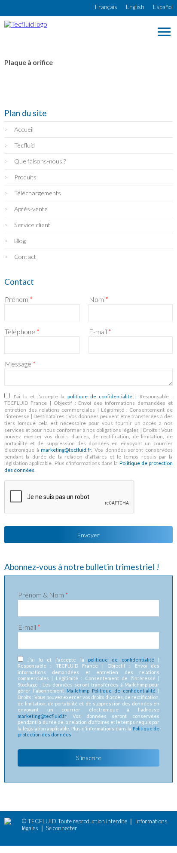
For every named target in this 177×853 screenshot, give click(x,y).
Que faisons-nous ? (40, 161)
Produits (25, 177)
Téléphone (22, 331)
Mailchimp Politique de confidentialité (111, 690)
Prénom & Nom (43, 594)
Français (106, 6)
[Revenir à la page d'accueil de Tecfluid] (25, 24)
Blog (20, 240)
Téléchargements (37, 193)
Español (163, 6)
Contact (25, 256)
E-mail (100, 331)
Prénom (19, 299)
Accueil (24, 129)
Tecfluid (24, 145)
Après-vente (31, 208)
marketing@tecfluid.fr (66, 450)
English (135, 6)
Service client (32, 224)
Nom (98, 299)
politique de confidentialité (100, 396)
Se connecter (61, 828)
